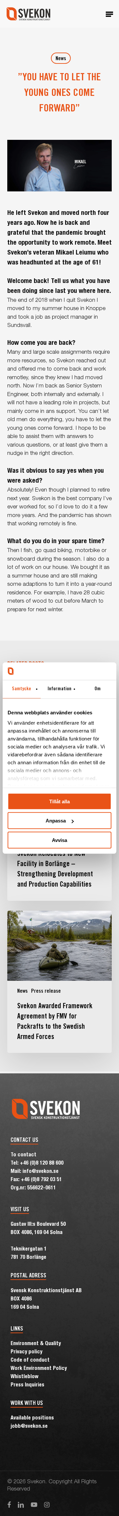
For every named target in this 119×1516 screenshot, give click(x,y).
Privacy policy (26, 1352)
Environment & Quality (36, 1344)
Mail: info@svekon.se (35, 1172)
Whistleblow (24, 1377)
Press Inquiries (27, 1385)
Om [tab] (97, 688)
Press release (46, 991)
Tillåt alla (59, 801)
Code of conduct (30, 1360)
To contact (23, 1155)
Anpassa (56, 820)
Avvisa (59, 840)
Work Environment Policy (39, 1369)
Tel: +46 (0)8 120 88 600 (37, 1163)
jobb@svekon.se (29, 1426)
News (61, 58)
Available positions (32, 1418)
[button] (109, 14)
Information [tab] (59, 688)
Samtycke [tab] (21, 688)
